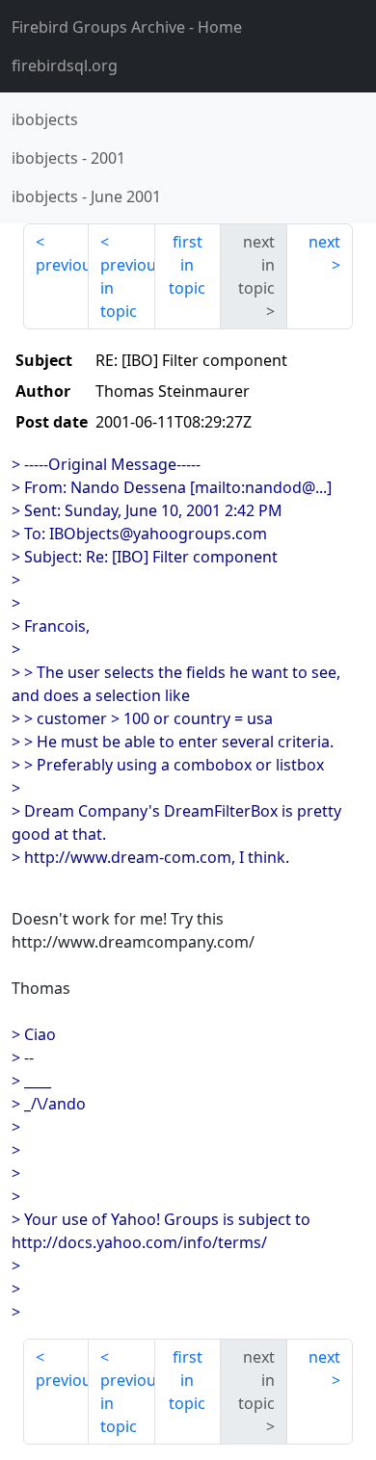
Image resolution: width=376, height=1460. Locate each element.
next (324, 241)
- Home (127, 27)
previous (62, 264)
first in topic (187, 265)
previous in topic (127, 288)
